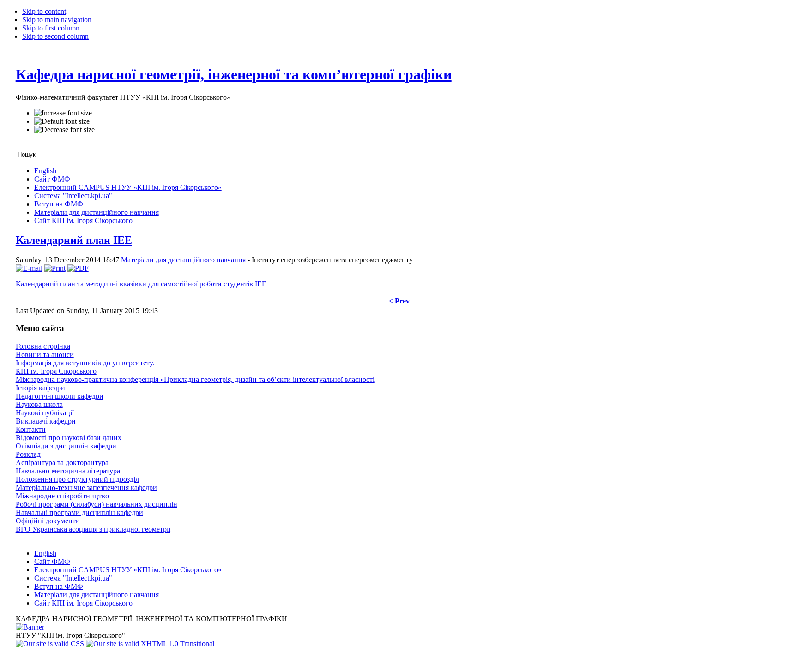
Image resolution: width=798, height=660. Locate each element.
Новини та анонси (45, 354)
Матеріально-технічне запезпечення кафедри (86, 487)
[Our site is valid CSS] (51, 644)
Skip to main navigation (56, 20)
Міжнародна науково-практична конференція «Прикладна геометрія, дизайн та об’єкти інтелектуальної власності (195, 379)
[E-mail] (29, 268)
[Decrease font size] (64, 130)
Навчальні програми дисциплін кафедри (79, 512)
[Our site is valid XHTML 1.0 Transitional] (150, 644)
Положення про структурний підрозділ (77, 479)
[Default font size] (62, 121)
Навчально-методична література (68, 471)
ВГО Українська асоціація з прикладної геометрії (93, 529)
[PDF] (78, 268)
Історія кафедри (40, 388)
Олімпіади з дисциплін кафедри (66, 446)
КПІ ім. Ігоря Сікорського (56, 371)
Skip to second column (55, 36)
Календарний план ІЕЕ (74, 240)
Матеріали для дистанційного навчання (184, 260)
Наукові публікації (45, 413)
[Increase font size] (63, 113)
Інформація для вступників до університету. (85, 363)
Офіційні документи (48, 521)
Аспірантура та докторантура (62, 462)
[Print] (55, 268)
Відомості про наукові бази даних (68, 438)
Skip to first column (50, 28)
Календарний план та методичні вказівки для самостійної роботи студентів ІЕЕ (141, 284)
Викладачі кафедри (46, 421)
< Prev (399, 301)
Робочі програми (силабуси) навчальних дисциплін (96, 504)
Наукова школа (39, 404)
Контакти (31, 429)
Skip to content (44, 11)
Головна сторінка (43, 346)
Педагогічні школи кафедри (59, 396)
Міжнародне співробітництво (62, 496)
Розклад (28, 454)
